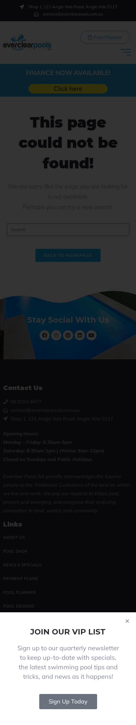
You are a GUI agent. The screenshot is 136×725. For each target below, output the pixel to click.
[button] (127, 621)
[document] (68, 362)
